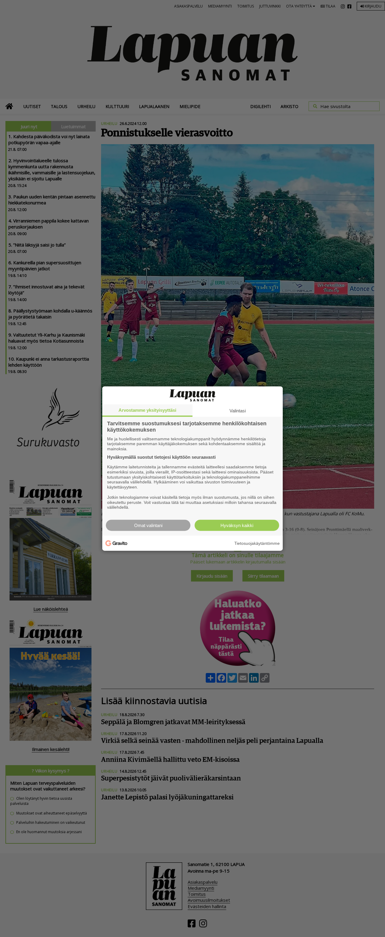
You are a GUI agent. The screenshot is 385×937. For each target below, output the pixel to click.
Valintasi (237, 410)
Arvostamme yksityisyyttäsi (147, 409)
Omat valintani (148, 525)
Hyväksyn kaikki (236, 525)
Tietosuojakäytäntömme (257, 543)
